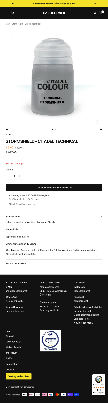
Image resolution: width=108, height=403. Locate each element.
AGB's (9, 358)
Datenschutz (12, 364)
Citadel (10, 135)
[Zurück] (7, 129)
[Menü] (103, 376)
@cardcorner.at (82, 290)
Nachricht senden (15, 311)
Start (8, 24)
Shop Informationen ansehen (22, 204)
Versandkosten (13, 341)
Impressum (11, 352)
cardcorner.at (81, 300)
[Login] (95, 13)
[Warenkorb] (100, 13)
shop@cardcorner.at (16, 290)
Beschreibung (13, 216)
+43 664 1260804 (15, 300)
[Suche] (13, 13)
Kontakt (10, 336)
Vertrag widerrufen (18, 376)
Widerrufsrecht (13, 347)
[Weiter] (101, 129)
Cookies (10, 369)
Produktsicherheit (16, 263)
